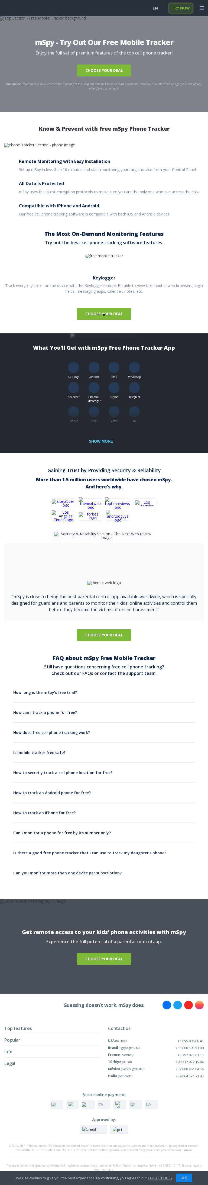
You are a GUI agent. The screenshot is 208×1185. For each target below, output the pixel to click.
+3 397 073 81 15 (191, 1054)
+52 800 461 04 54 (190, 1069)
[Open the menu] (202, 8)
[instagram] (199, 1005)
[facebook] (166, 1005)
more (188, 1150)
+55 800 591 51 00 (190, 1047)
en (155, 8)
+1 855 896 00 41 (191, 1040)
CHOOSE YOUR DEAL (104, 70)
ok (184, 1177)
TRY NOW (181, 8)
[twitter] (177, 1005)
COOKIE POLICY (160, 1178)
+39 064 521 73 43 (190, 1076)
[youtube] (188, 1005)
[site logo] (13, 8)
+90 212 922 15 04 (190, 1062)
